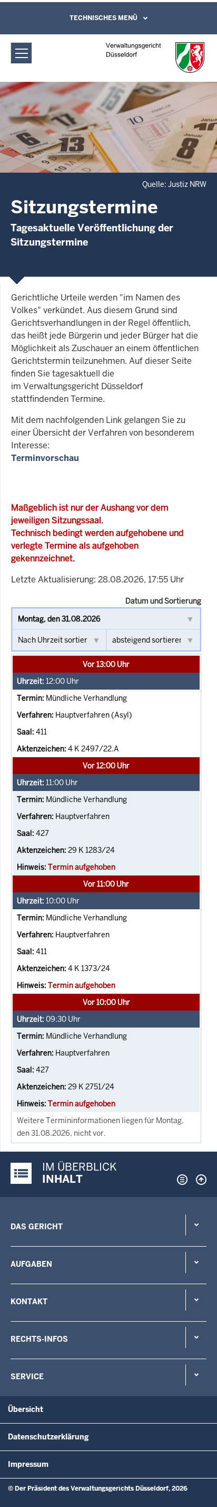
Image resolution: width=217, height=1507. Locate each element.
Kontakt (29, 1301)
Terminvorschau (45, 458)
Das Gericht (37, 1226)
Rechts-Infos (39, 1339)
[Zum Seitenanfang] (198, 1179)
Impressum (28, 1464)
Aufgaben (31, 1264)
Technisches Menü (103, 18)
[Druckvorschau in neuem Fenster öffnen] (180, 1179)
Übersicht (25, 1409)
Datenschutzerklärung (48, 1437)
